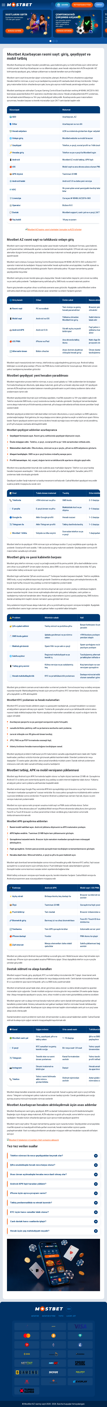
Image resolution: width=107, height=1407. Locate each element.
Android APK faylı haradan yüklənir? (28, 1184)
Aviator (35, 1316)
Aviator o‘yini (48, 1316)
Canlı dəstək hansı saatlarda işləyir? (28, 1221)
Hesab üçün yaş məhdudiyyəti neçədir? (29, 1231)
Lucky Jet (71, 1316)
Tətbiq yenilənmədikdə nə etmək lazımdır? (31, 1202)
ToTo (61, 1316)
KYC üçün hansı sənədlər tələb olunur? (29, 1212)
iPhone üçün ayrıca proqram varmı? (28, 1193)
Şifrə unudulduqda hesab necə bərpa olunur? (32, 1165)
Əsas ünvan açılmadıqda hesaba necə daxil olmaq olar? (38, 1174)
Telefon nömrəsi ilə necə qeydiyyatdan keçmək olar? (36, 1155)
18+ (69, 1309)
